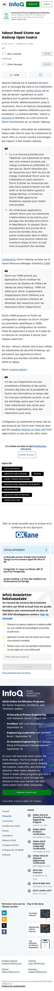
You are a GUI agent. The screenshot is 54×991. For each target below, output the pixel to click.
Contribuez (7, 835)
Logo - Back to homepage (16, 4)
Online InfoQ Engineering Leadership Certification (39, 845)
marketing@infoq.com (37, 972)
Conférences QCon (11, 826)
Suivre (47, 54)
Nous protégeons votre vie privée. (16, 673)
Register (32, 4)
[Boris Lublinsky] (4, 54)
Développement (12, 469)
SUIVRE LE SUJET (27, 455)
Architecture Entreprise (16, 495)
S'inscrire (6, 816)
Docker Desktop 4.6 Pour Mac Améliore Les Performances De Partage (25, 580)
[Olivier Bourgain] (4, 64)
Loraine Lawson (18, 369)
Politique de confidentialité (13, 986)
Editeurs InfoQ (9, 840)
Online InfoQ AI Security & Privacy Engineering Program (42, 819)
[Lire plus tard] (40, 75)
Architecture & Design (15, 474)
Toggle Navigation (4, 4)
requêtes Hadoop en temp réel (28, 429)
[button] (27, 667)
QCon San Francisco (37, 871)
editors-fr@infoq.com (11, 972)
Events (5, 831)
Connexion (7, 821)
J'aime (16, 75)
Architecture (11, 490)
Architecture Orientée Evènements (22, 484)
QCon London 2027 (42, 890)
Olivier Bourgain (15, 64)
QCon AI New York (41, 883)
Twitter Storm (33, 90)
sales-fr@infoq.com (36, 963)
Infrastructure (12, 500)
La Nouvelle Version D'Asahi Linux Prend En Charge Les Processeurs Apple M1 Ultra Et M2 (25, 559)
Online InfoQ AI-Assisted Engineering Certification (41, 859)
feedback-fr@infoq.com (12, 963)
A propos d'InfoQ (10, 845)
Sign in (46, 4)
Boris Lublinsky (14, 54)
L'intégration (9, 259)
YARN (47, 263)
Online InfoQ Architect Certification (39, 832)
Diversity (6, 854)
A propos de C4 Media (12, 850)
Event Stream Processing (17, 479)
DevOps (37, 474)
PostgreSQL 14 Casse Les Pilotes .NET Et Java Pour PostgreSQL (23, 570)
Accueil (5, 811)
